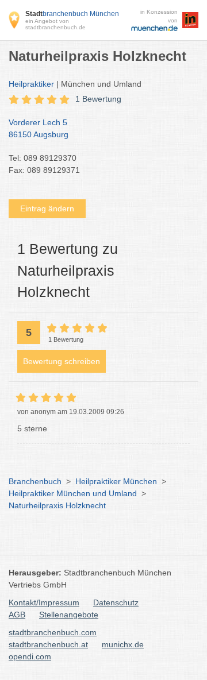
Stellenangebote (68, 614)
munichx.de (123, 644)
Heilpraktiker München (116, 481)
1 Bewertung (98, 98)
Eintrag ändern (47, 208)
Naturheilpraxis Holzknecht (57, 505)
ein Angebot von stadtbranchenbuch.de (55, 24)
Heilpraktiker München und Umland (73, 493)
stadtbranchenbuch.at (48, 644)
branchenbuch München (72, 14)
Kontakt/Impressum (44, 602)
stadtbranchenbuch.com (53, 632)
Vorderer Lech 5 (38, 128)
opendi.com (30, 656)
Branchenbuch (35, 481)
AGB (17, 614)
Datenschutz (116, 602)
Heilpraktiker (31, 83)
